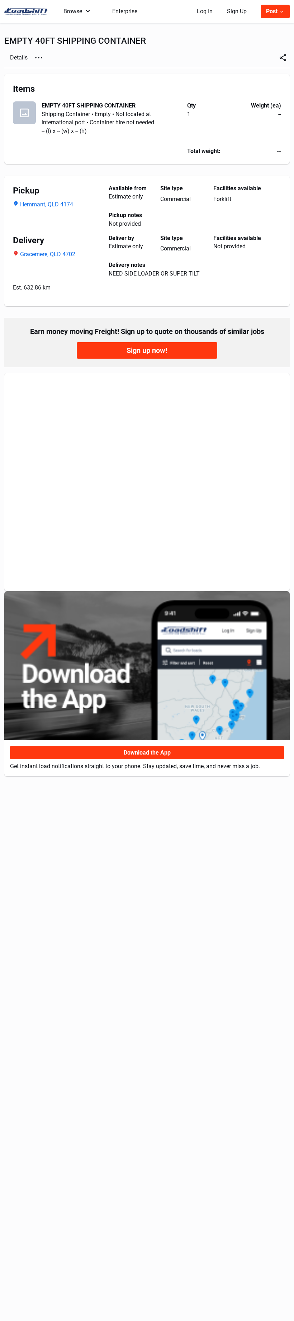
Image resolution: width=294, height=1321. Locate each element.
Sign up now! (147, 350)
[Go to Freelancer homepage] (28, 11)
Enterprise (124, 11)
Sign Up (237, 11)
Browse (72, 11)
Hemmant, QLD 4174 (46, 204)
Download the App (147, 752)
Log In (205, 11)
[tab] (18, 58)
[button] (38, 57)
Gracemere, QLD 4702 (47, 254)
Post (272, 11)
